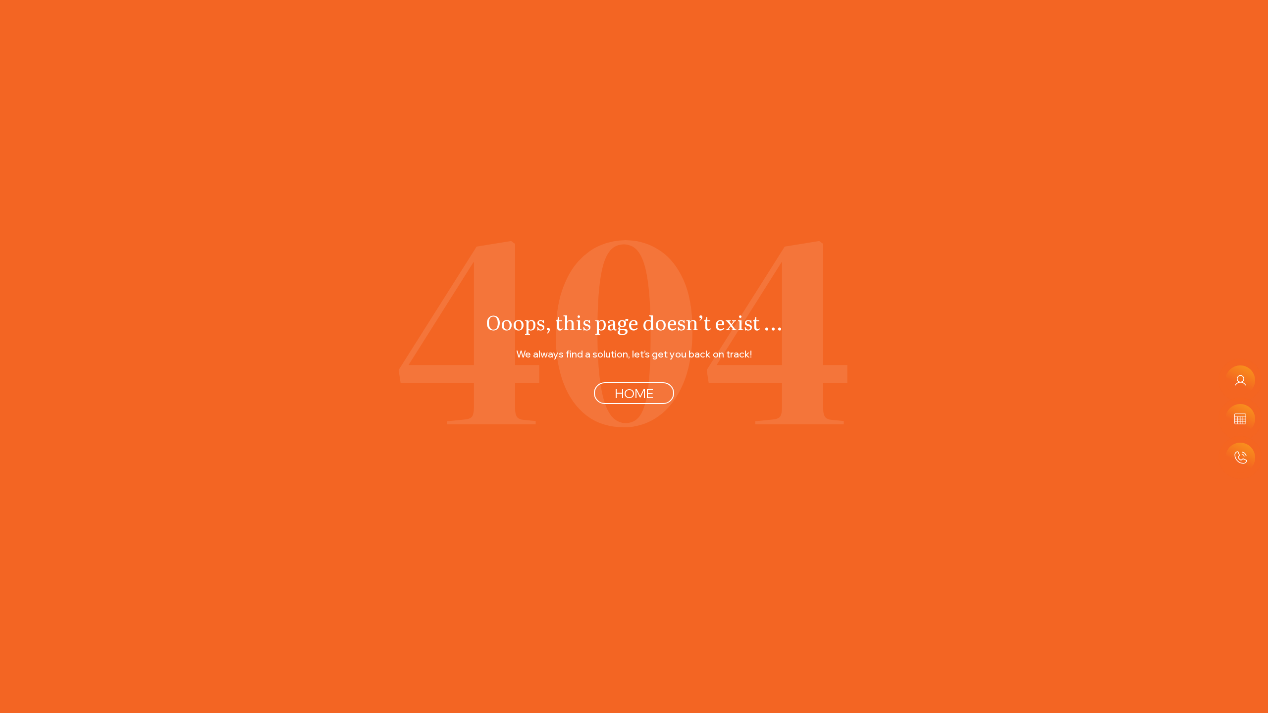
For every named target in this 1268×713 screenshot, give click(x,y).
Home (634, 393)
